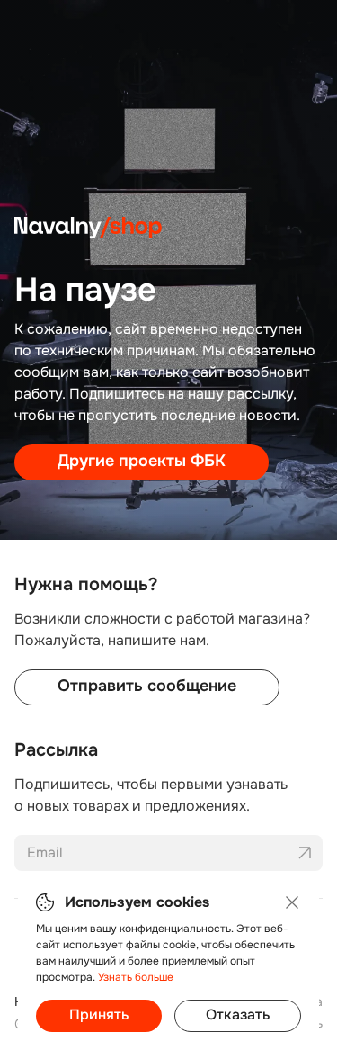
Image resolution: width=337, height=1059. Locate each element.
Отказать (238, 1014)
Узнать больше (135, 977)
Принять (99, 1014)
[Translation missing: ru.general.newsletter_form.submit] (304, 853)
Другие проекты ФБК (142, 461)
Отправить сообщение (147, 686)
